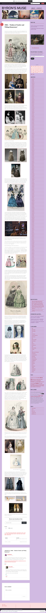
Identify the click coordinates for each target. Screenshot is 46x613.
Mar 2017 (33, 236)
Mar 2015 (33, 270)
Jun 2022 (33, 148)
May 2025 (33, 99)
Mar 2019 (33, 203)
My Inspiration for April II (23, 541)
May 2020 (33, 183)
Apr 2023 (33, 134)
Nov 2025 (33, 91)
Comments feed (34, 412)
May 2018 (33, 217)
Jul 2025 (33, 97)
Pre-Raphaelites (34, 360)
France (33, 380)
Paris (39, 383)
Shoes (21, 533)
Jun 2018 (33, 215)
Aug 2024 (33, 112)
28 (33, 72)
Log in (32, 409)
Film (32, 338)
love (32, 350)
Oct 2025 (33, 92)
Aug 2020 (33, 179)
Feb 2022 (33, 154)
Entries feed (33, 411)
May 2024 (33, 116)
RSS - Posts (3, 604)
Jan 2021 (33, 172)
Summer (31, 386)
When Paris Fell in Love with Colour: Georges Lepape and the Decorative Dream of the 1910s (38, 306)
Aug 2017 (33, 229)
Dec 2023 (33, 123)
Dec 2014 (33, 274)
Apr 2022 (33, 151)
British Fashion (14, 532)
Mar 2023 (33, 136)
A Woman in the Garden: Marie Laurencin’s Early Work (37, 310)
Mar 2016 (33, 253)
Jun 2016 (33, 249)
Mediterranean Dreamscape (35, 352)
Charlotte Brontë (19, 532)
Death (37, 379)
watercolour (37, 386)
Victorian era (33, 370)
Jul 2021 (33, 164)
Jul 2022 (33, 147)
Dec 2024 (33, 106)
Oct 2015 (33, 260)
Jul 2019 (33, 197)
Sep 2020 (33, 178)
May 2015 (33, 267)
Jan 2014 (33, 289)
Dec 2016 (33, 240)
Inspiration (32, 381)
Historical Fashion (11, 533)
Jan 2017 (33, 239)
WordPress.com (34, 413)
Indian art (33, 343)
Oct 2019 (33, 193)
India (32, 342)
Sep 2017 (33, 228)
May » (33, 74)
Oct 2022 (33, 143)
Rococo (33, 364)
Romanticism (33, 366)
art (40, 377)
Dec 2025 (33, 90)
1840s (7, 532)
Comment (24, 596)
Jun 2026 (33, 81)
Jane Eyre (15, 533)
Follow (32, 58)
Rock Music (33, 363)
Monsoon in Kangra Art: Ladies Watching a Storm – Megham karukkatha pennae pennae (37, 304)
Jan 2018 (33, 222)
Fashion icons (18, 538)
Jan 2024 (33, 122)
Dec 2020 (33, 173)
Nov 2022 (33, 141)
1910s (34, 377)
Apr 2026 (33, 84)
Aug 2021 (33, 162)
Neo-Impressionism (34, 354)
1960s (36, 377)
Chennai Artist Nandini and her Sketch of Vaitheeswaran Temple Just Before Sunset (37, 302)
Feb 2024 (33, 120)
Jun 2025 (33, 98)
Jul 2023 (33, 130)
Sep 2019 (33, 194)
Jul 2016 (33, 247)
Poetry (33, 384)
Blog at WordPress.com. (5, 609)
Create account (33, 408)
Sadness (40, 385)
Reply (5, 564)
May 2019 (33, 200)
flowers (31, 380)
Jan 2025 (33, 105)
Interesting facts (34, 345)
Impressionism (39, 380)
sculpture (33, 367)
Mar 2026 (33, 85)
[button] (37, 39)
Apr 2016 (33, 252)
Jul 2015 (33, 264)
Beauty (36, 379)
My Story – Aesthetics (8, 541)
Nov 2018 (33, 208)
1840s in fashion (10, 532)
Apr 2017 (33, 235)
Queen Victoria (19, 533)
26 (42, 71)
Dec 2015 (33, 257)
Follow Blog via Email (37, 52)
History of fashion (22, 538)
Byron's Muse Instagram (35, 47)
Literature (33, 349)
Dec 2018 (33, 207)
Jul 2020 (33, 180)
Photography (33, 356)
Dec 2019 (33, 190)
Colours (22, 532)
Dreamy (40, 379)
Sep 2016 (33, 245)
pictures (41, 383)
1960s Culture (33, 329)
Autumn (34, 379)
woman (39, 386)
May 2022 (33, 150)
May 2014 (33, 284)
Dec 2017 (33, 224)
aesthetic (38, 377)
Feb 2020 (33, 187)
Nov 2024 (33, 108)
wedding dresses (9, 534)
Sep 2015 (33, 261)
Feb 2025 (33, 104)
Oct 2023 (33, 126)
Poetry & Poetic (34, 357)
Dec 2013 (33, 291)
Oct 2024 (33, 109)
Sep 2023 (33, 127)
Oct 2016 (33, 243)
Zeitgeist (33, 371)
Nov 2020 (33, 175)
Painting (37, 383)
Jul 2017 (33, 231)
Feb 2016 (33, 254)
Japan (32, 346)
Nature (34, 383)
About (33, 8)
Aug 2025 (33, 95)
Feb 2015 (33, 271)
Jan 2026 (33, 88)
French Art (35, 380)
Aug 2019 (33, 196)
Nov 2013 (33, 292)
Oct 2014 (33, 277)
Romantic (34, 385)
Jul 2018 (33, 214)
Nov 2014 (33, 275)
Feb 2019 (33, 204)
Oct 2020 (33, 176)
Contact (39, 8)
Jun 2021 (33, 165)
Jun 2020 (33, 182)
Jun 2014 (33, 282)
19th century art (32, 377)
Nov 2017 (33, 225)
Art (32, 332)
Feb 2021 (33, 171)
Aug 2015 (33, 263)
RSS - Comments (4, 605)
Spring (43, 385)
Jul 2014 (33, 281)
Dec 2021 (33, 157)
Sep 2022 (33, 144)
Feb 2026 (33, 87)
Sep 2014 (33, 278)
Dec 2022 (33, 140)
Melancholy (42, 381)
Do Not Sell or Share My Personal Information (15, 609)
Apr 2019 (33, 201)
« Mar (31, 74)
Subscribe (24, 522)
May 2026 (33, 83)
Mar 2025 (33, 102)
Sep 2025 (33, 94)
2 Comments (6, 538)
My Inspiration (34, 353)
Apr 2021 (33, 168)
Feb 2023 (33, 137)
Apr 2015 (33, 268)
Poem (31, 384)
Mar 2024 (33, 119)
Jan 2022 (33, 155)
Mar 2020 (33, 186)
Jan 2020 (33, 189)
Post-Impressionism (34, 359)
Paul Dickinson (9, 554)
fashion (8, 533)
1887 (32, 328)
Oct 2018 (33, 210)
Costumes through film (35, 335)
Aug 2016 (33, 246)
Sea (41, 385)
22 (35, 71)
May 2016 (33, 250)
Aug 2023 (33, 129)
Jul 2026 (33, 80)
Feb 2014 (33, 288)
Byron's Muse (14, 8)
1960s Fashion (33, 331)
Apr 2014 (33, 285)
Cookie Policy (15, 611)
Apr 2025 (33, 101)
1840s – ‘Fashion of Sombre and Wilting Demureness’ (14, 26)
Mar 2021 (33, 169)
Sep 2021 (33, 161)
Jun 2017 (33, 232)
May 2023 (33, 133)
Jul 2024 (33, 113)
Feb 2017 (33, 238)
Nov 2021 (33, 158)
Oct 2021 (33, 159)
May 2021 (33, 166)
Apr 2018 (33, 218)
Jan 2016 (33, 256)
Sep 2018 (33, 211)
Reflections (33, 361)
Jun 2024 (33, 115)
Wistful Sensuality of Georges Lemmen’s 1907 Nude (37, 308)
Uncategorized (33, 368)
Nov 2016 (33, 242)
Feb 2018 (33, 221)
